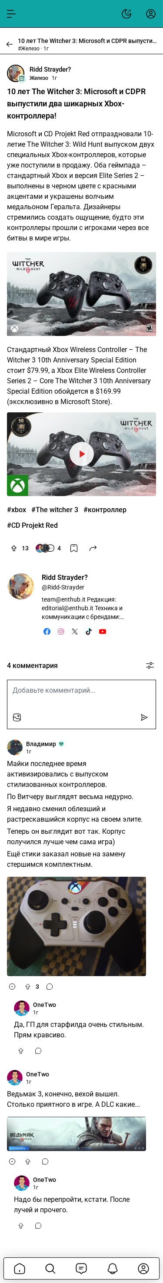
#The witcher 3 (54, 510)
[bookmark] (74, 548)
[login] (151, 14)
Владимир (41, 743)
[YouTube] (102, 631)
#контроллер (104, 510)
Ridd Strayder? (50, 69)
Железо (39, 78)
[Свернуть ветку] (12, 986)
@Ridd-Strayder (63, 587)
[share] (93, 548)
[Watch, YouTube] (81, 454)
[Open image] (81, 294)
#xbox (16, 510)
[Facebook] (47, 631)
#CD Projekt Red (32, 525)
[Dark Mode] (126, 14)
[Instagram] (61, 631)
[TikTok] (88, 631)
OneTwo (44, 1004)
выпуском (121, 144)
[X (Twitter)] (75, 631)
